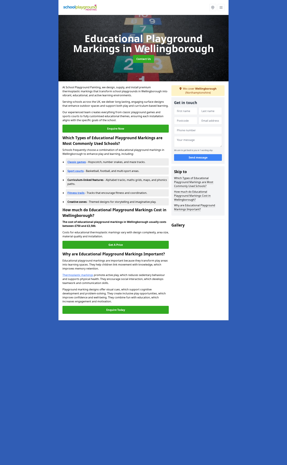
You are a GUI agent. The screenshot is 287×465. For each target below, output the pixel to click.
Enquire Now (115, 128)
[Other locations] (212, 7)
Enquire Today (115, 310)
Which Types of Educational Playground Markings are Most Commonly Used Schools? (193, 182)
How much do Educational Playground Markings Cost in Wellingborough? (192, 195)
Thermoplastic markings (77, 275)
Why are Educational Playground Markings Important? (194, 207)
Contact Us (143, 59)
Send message (198, 157)
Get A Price (115, 245)
